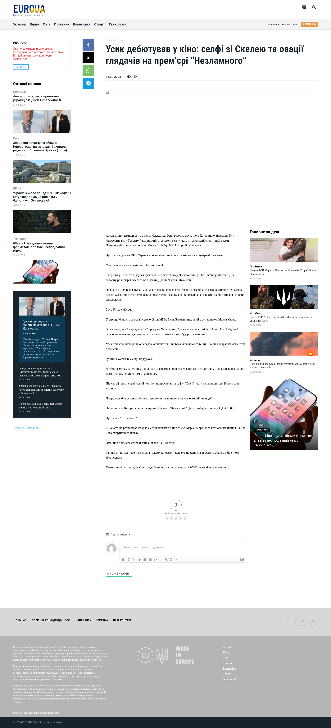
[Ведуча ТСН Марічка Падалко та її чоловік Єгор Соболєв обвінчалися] (284, 250)
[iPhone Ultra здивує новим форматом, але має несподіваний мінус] (42, 272)
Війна (17, 188)
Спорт (121, 40)
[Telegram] (88, 83)
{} (171, 559)
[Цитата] (155, 559)
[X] (88, 57)
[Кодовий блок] (161, 559)
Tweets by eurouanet (26, 427)
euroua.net (29, 333)
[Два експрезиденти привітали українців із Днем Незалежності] (42, 121)
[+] (177, 559)
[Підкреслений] (134, 559)
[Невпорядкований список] (150, 559)
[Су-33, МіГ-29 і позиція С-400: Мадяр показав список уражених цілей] (284, 297)
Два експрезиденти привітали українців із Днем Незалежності (41, 325)
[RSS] (302, 621)
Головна (110, 40)
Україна (255, 313)
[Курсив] (128, 559)
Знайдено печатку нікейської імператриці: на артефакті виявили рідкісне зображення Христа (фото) (40, 146)
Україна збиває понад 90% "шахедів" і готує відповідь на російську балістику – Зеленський (42, 196)
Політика (19, 91)
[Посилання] (166, 559)
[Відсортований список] (144, 559)
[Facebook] (88, 45)
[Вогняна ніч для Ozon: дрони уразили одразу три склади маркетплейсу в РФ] (284, 344)
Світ (16, 138)
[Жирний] (123, 559)
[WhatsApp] (88, 70)
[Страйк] (139, 559)
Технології (20, 238)
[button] (314, 7)
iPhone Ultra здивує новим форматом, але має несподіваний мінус (39, 247)
